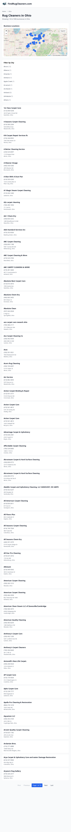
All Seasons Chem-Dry (13, 539)
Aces (5, 350)
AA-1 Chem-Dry (10, 216)
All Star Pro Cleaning (12, 553)
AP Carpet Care (10, 675)
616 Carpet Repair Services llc (16, 135)
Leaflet (49, 55)
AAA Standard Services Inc (14, 230)
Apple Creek (9, 81)
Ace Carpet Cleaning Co (13, 336)
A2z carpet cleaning (12, 202)
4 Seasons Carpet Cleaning (15, 122)
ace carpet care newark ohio (15, 322)
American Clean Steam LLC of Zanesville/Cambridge (25, 606)
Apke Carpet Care (11, 688)
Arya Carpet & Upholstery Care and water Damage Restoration (30, 757)
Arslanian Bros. (10, 743)
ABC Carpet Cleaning (12, 241)
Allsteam (7, 567)
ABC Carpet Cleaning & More (15, 255)
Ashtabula (8, 96)
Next (46, 785)
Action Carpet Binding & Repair (16, 391)
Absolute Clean (10, 308)
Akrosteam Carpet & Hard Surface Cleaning (22, 459)
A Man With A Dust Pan (13, 177)
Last (51, 785)
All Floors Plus (9, 514)
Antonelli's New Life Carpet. (15, 661)
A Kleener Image (11, 163)
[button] (39, 36)
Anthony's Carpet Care (13, 634)
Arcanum (8, 85)
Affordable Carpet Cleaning (15, 446)
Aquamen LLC (9, 716)
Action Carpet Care (11, 404)
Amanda (8, 74)
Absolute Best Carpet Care (14, 281)
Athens (7, 100)
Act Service (8, 377)
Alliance (7, 70)
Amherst (8, 78)
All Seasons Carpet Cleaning (15, 526)
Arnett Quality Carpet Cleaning (16, 730)
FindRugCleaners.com (20, 3)
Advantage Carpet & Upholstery (17, 432)
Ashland (7, 93)
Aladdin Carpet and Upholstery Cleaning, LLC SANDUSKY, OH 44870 (31, 487)
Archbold (8, 89)
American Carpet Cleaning (14, 580)
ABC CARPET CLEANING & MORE (17, 267)
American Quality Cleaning (15, 620)
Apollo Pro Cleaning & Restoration (18, 702)
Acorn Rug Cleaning (12, 363)
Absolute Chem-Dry (12, 295)
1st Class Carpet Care (12, 108)
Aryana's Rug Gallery (12, 771)
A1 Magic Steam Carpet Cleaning (17, 190)
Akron (7, 67)
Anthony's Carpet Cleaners (15, 647)
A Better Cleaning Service (14, 149)
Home (4, 11)
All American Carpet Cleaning (16, 501)
